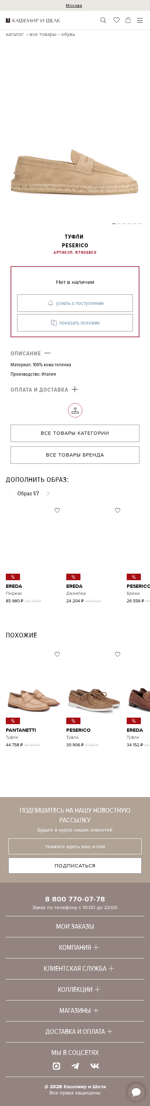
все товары (42, 34)
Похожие (21, 635)
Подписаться (75, 866)
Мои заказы (75, 926)
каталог (15, 34)
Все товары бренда (75, 455)
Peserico (75, 245)
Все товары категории (75, 433)
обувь (68, 34)
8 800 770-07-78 (75, 899)
